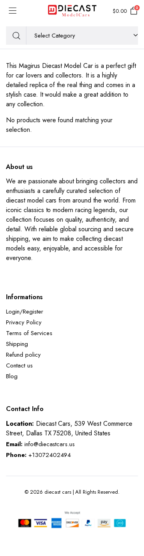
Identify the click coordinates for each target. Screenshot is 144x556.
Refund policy (23, 354)
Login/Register (24, 311)
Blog (12, 376)
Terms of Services (29, 333)
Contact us (19, 365)
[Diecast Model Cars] (72, 11)
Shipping (17, 344)
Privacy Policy (24, 322)
